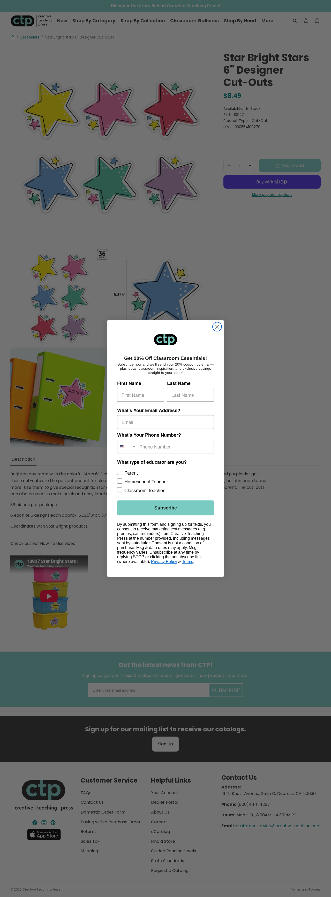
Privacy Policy (164, 561)
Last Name (179, 383)
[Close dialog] (217, 326)
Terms (187, 561)
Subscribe (165, 508)
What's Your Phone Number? (149, 434)
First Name (129, 383)
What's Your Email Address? (148, 410)
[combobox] (127, 446)
